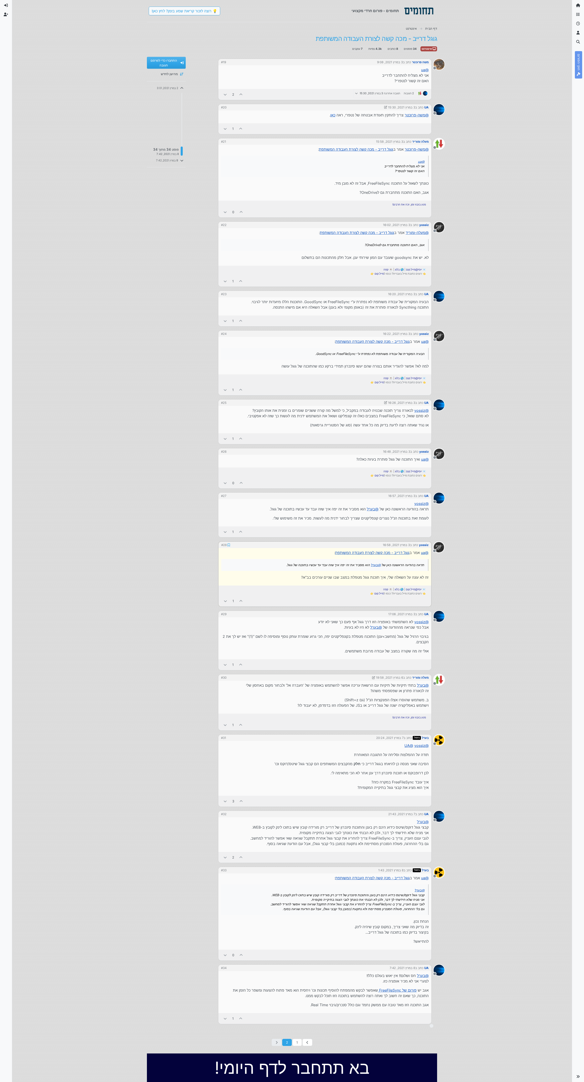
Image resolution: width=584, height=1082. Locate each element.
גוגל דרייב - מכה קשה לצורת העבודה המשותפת (356, 149)
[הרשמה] (6, 14)
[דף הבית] (578, 5)
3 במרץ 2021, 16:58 (396, 544)
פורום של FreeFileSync (397, 989)
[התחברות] (6, 5)
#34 (224, 967)
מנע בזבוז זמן (418, 204)
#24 (224, 334)
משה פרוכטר (420, 62)
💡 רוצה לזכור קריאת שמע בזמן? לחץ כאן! (184, 11)
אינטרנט (427, 48)
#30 (224, 677)
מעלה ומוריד (420, 141)
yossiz (424, 225)
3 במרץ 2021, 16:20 (401, 294)
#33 (224, 870)
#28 (224, 544)
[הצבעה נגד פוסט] (225, 94)
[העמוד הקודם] (307, 1041)
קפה (385, 269)
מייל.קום (379, 273)
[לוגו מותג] (418, 10)
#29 (224, 613)
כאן (332, 115)
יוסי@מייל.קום (414, 269)
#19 (223, 62)
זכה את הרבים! (400, 204)
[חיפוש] (578, 42)
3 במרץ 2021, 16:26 (401, 402)
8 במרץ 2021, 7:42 (402, 967)
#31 (223, 737)
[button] (578, 1076)
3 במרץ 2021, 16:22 (396, 334)
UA (426, 107)
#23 (224, 294)
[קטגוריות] (578, 14)
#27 (223, 496)
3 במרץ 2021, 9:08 (390, 62)
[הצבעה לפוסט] (241, 94)
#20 (224, 107)
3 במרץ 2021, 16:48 (396, 451)
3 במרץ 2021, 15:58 (389, 141)
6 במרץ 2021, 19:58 (389, 677)
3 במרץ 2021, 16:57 (401, 496)
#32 (224, 813)
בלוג (397, 269)
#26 (224, 451)
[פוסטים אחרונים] (578, 23)
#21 (223, 141)
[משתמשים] (578, 33)
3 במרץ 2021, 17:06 (401, 613)
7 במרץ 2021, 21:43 (401, 813)
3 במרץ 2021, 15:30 (401, 107)
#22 (224, 225)
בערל (425, 737)
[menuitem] (6, 5)
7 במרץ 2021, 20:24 (390, 737)
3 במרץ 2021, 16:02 (396, 225)
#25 (224, 402)
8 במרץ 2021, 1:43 (391, 870)
